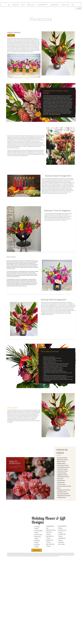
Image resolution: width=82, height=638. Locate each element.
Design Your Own (15, 4)
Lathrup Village (36, 554)
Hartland (9, 554)
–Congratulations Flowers (63, 467)
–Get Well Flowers (61, 484)
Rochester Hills (47, 555)
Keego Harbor (30, 554)
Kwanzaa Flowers (51, 530)
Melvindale (58, 554)
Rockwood (50, 555)
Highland (14, 554)
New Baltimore (69, 554)
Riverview (42, 555)
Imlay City (26, 554)
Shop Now (11, 35)
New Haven (8, 555)
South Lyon (66, 555)
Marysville (56, 554)
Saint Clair (61, 555)
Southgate (71, 555)
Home (9, 4)
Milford (64, 554)
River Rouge (39, 555)
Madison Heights (48, 554)
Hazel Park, (11, 554)
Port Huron (34, 555)
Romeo (52, 555)
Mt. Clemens (66, 554)
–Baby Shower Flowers (62, 459)
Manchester (51, 554)
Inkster (28, 554)
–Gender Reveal (60, 482)
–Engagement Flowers (62, 474)
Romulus (54, 555)
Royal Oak (58, 555)
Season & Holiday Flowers (42, 4)
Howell (20, 554)
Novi (15, 555)
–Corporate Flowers (61, 473)
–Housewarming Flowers (63, 493)
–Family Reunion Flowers (63, 476)
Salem (62, 555)
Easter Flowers (38, 534)
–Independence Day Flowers (64, 495)
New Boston (72, 554)
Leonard (38, 554)
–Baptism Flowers (61, 461)
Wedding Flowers (61, 497)
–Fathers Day (60, 478)
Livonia (43, 554)
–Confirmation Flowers (62, 471)
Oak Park (17, 555)
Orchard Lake (19, 555)
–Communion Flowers (62, 469)
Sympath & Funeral (54, 4)
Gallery (72, 4)
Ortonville (22, 555)
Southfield (69, 555)
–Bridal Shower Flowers (62, 465)
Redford (37, 555)
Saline (64, 555)
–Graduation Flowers (62, 491)
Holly (18, 554)
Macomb (45, 554)
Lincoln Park (41, 554)
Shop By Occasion (30, 4)
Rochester (44, 555)
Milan (62, 554)
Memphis (61, 554)
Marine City (54, 554)
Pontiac (31, 555)
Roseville (56, 555)
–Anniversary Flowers (62, 457)
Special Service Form (65, 4)
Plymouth (30, 555)
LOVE (22, 4)
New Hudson (11, 555)
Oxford (24, 555)
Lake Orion (33, 554)
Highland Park (16, 554)
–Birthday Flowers (61, 463)
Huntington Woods (23, 554)
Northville (14, 555)
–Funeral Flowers (61, 480)
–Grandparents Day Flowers (63, 490)
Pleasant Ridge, (27, 555)
